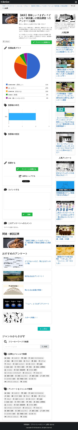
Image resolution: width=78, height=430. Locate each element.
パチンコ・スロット (12, 381)
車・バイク (31, 364)
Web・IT (39, 373)
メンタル (9, 370)
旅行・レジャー (19, 364)
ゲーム (43, 361)
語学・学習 (45, 376)
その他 (25, 381)
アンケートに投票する (42, 42)
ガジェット (28, 373)
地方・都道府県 (20, 370)
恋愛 (25, 358)
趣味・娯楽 (35, 376)
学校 (30, 367)
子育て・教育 (20, 367)
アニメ (28, 361)
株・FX (33, 379)
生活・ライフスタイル (37, 358)
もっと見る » (44, 329)
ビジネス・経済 (10, 379)
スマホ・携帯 (32, 370)
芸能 (8, 358)
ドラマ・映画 (18, 361)
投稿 (29, 214)
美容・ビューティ (22, 376)
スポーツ (16, 358)
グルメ (9, 364)
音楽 (8, 361)
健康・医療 (10, 376)
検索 (45, 346)
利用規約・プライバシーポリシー (34, 424)
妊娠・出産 (9, 367)
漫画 (35, 361)
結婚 (40, 364)
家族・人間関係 (40, 367)
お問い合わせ (50, 424)
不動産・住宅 (23, 379)
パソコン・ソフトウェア (14, 373)
